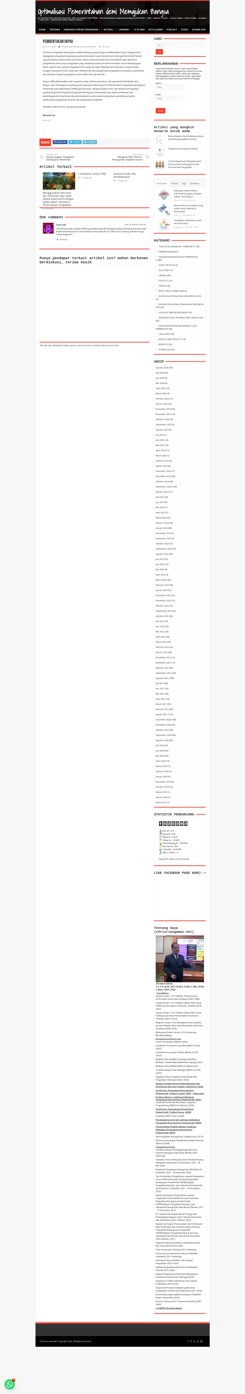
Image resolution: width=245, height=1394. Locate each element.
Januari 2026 (162, 404)
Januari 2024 (162, 528)
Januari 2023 (162, 590)
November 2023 (163, 538)
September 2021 (164, 673)
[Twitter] (191, 1341)
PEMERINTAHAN (166, 251)
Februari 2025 (162, 461)
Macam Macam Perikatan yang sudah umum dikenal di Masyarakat (188, 208)
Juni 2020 (160, 750)
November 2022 (163, 600)
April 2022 (160, 637)
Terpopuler (161, 183)
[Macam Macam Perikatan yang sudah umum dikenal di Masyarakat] (164, 209)
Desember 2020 (163, 719)
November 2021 (163, 662)
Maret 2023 (161, 580)
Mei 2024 (160, 507)
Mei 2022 (160, 631)
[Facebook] (188, 1341)
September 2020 (164, 735)
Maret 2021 (161, 704)
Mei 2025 (160, 445)
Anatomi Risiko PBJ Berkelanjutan (125, 175)
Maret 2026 (161, 393)
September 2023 (164, 549)
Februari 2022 (162, 647)
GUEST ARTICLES (167, 265)
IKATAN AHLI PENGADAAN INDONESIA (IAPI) (180, 296)
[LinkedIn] (194, 1341)
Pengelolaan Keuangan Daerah (183, 148)
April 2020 (160, 761)
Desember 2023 (163, 533)
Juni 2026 (160, 378)
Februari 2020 (162, 771)
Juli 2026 (160, 373)
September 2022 (164, 611)
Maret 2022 (161, 642)
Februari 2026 (162, 398)
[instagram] (201, 1341)
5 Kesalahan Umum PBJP (92, 173)
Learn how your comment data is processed (97, 345)
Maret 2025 (161, 455)
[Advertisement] (122, 1370)
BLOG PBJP (164, 270)
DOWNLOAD (199, 29)
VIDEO (184, 29)
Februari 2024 (162, 523)
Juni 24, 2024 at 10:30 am (135, 225)
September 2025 (164, 424)
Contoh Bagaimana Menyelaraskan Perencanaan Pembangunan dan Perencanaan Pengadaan (184, 164)
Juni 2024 (160, 502)
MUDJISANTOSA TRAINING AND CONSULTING (181, 317)
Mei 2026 (160, 383)
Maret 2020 (161, 766)
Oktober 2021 (162, 668)
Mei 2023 (160, 569)
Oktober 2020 (162, 730)
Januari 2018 (162, 797)
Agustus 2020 (162, 740)
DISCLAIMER (155, 29)
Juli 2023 (160, 559)
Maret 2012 (161, 802)
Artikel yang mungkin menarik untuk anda (174, 129)
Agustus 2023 (162, 554)
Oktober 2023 (162, 543)
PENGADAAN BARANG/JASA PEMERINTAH (79, 47)
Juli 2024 (160, 497)
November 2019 (163, 781)
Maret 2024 (161, 517)
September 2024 (164, 486)
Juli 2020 (160, 745)
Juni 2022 (160, 626)
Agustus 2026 (162, 367)
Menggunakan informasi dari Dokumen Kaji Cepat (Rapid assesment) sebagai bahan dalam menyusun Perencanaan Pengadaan (58, 198)
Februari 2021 (162, 709)
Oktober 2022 (162, 605)
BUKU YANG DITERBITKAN (171, 291)
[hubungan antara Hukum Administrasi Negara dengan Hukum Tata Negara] (164, 195)
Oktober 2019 (162, 787)
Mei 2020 (160, 756)
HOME (42, 29)
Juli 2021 (160, 683)
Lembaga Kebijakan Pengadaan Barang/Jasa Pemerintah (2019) (176, 1129)
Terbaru (174, 183)
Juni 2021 (160, 688)
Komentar (194, 183)
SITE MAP (139, 29)
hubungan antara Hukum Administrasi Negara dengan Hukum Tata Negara (187, 193)
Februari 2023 (162, 585)
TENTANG (54, 29)
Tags (184, 183)
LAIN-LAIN (164, 334)
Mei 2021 (160, 693)
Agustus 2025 (162, 429)
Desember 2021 (163, 657)
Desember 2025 (163, 409)
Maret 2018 (161, 792)
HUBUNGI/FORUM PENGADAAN (81, 29)
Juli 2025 (160, 435)
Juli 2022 (160, 621)
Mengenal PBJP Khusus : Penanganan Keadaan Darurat (127, 157)
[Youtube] (197, 1341)
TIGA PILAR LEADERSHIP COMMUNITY (177, 246)
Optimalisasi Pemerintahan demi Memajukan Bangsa (103, 11)
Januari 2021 (162, 714)
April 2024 (160, 512)
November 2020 (163, 725)
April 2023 (160, 574)
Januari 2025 (162, 466)
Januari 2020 (162, 776)
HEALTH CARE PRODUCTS (170, 339)
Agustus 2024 (162, 492)
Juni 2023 (160, 564)
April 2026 (160, 388)
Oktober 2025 (162, 419)
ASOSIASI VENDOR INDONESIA (173, 312)
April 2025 (160, 450)
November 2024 (163, 476)
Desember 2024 (163, 471)
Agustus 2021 (162, 678)
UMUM (162, 275)
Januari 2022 (162, 652)
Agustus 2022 (162, 616)
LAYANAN (123, 29)
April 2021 (160, 699)
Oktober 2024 (162, 481)
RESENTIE (163, 344)
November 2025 (163, 414)
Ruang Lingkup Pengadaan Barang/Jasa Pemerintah (60, 157)
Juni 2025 (160, 440)
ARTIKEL (108, 29)
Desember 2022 (163, 595)
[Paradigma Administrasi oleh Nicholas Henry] (164, 224)
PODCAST (171, 29)
